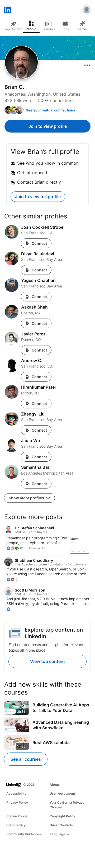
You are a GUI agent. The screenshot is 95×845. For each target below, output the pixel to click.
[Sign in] (86, 10)
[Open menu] (87, 65)
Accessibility (16, 793)
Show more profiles (27, 498)
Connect (39, 243)
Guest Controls (61, 825)
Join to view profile (47, 126)
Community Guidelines (23, 834)
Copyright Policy (62, 816)
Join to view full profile (38, 196)
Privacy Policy (17, 802)
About (54, 785)
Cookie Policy (16, 816)
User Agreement (62, 793)
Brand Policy (16, 825)
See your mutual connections (50, 110)
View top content (47, 661)
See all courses (26, 759)
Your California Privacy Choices (67, 804)
